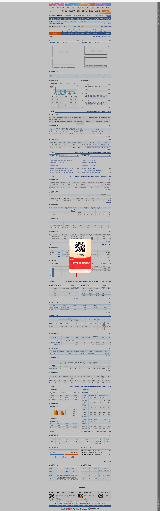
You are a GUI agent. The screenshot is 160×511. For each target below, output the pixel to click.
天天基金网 (66, 1)
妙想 (81, 1)
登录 (96, 1)
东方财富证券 (71, 1)
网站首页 (50, 1)
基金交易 (108, 1)
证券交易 (104, 1)
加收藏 (53, 1)
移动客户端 (56, 1)
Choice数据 (85, 1)
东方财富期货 (76, 1)
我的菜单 (100, 1)
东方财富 (61, 1)
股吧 (89, 1)
